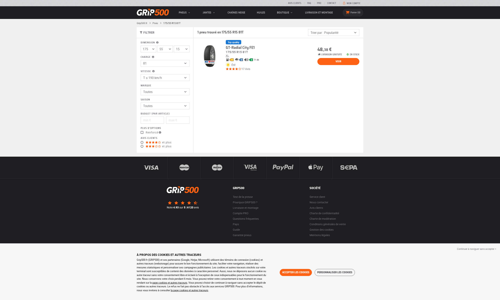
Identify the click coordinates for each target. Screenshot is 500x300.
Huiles (261, 12)
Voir (338, 61)
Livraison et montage (319, 12)
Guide (236, 229)
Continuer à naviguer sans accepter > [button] (476, 248)
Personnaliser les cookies (334, 272)
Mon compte (353, 3)
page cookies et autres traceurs (169, 282)
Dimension (148, 42)
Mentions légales (320, 235)
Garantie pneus (242, 235)
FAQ (309, 3)
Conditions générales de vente (328, 224)
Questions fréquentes (246, 219)
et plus (166, 142)
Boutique (283, 12)
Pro (319, 3)
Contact (331, 3)
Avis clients (294, 3)
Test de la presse (243, 197)
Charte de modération (323, 219)
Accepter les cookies (295, 272)
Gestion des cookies (322, 229)
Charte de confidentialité (324, 213)
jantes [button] (207, 12)
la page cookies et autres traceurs (189, 290)
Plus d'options (151, 128)
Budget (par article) (155, 113)
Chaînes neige (236, 12)
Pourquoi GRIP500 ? (245, 202)
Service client (317, 197)
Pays (236, 224)
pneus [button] (183, 12)
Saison (145, 99)
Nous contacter (319, 202)
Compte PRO (240, 213)
